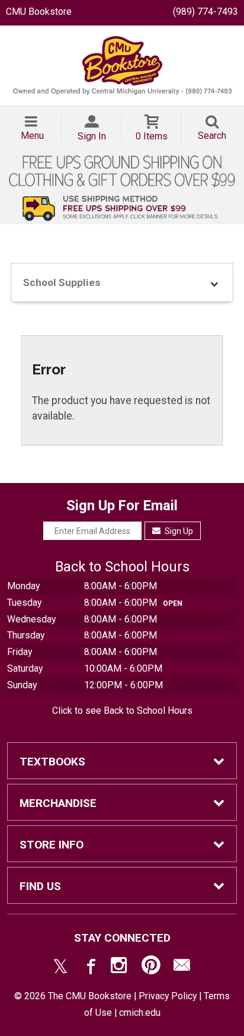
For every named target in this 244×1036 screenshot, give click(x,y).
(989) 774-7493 (205, 11)
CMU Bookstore (39, 11)
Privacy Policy (168, 996)
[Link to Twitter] (60, 967)
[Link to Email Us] (181, 967)
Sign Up (178, 531)
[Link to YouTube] (151, 967)
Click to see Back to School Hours (122, 710)
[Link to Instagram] (120, 967)
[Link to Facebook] (89, 967)
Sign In (92, 136)
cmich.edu (139, 1012)
